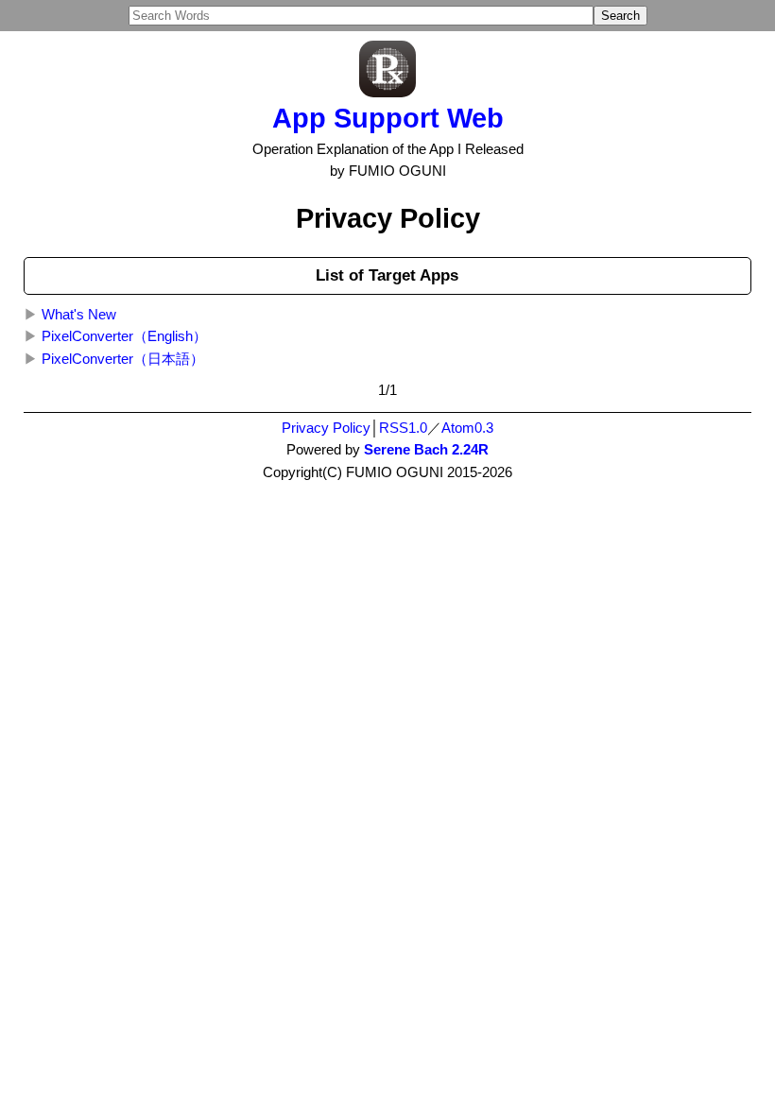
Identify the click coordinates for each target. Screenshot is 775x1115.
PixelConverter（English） (124, 336)
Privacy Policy (326, 428)
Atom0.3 (467, 428)
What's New (79, 314)
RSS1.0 (403, 428)
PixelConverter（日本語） (123, 359)
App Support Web (388, 117)
